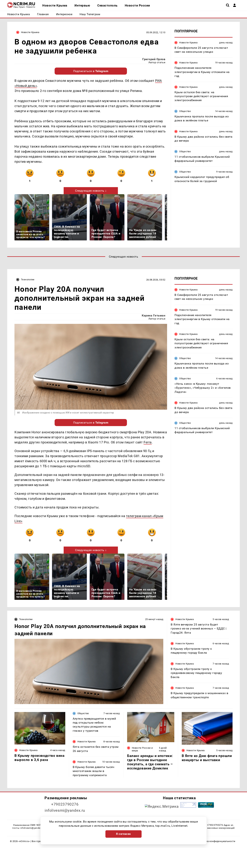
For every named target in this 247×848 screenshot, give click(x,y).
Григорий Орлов (153, 59)
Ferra (148, 442)
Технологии (28, 279)
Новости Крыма (30, 32)
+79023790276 (65, 804)
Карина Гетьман (153, 315)
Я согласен (123, 834)
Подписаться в (90, 71)
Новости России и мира (142, 749)
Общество (185, 111)
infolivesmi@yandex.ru (65, 810)
